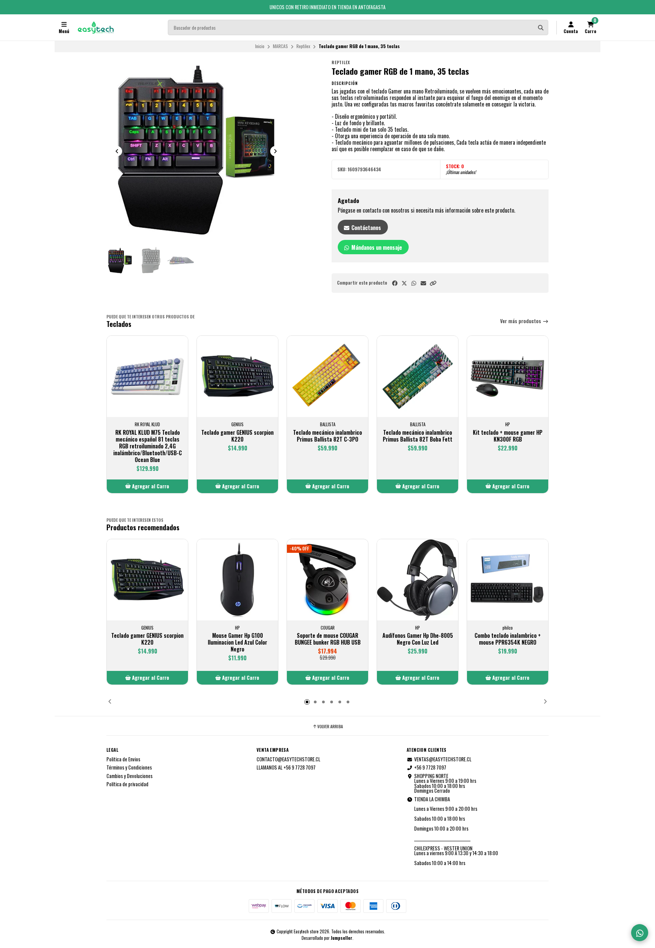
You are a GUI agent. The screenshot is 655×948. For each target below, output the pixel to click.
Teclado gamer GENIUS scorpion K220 (237, 436)
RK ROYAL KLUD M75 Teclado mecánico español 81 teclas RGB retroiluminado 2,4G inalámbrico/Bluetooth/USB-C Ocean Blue (147, 446)
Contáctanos (365, 228)
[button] (433, 283)
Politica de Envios (123, 759)
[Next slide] (275, 151)
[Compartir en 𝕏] (404, 283)
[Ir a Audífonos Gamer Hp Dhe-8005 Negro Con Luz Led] (417, 579)
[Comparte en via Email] (423, 283)
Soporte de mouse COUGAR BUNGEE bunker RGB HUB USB (328, 639)
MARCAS (280, 46)
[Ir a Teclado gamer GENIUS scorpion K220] (237, 376)
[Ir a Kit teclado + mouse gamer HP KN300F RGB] (507, 376)
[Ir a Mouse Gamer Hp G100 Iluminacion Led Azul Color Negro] (237, 579)
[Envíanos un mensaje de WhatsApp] (639, 932)
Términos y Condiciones (129, 767)
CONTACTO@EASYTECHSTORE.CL (288, 759)
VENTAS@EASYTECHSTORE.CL (442, 759)
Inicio (259, 46)
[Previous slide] (117, 151)
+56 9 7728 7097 (430, 767)
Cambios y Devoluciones (129, 776)
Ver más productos (521, 321)
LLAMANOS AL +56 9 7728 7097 (286, 767)
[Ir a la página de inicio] (95, 27)
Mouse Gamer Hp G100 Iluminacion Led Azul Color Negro (237, 642)
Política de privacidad (127, 784)
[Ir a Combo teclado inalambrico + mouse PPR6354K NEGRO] (507, 579)
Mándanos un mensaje (376, 247)
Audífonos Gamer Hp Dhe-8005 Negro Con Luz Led (417, 639)
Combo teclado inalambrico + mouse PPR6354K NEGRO (508, 639)
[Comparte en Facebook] (394, 283)
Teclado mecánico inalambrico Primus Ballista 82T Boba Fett (417, 436)
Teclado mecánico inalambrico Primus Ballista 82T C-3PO (327, 436)
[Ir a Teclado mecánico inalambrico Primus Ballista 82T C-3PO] (327, 376)
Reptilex (303, 46)
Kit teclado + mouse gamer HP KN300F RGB (507, 436)
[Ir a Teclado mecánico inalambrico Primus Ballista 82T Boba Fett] (417, 376)
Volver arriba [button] (330, 726)
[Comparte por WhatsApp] (413, 283)
